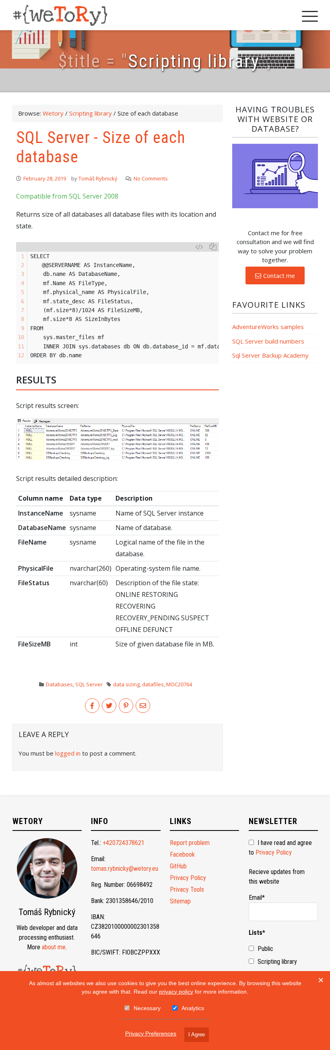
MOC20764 (179, 684)
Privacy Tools (187, 889)
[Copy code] (213, 247)
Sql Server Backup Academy (270, 355)
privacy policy (176, 991)
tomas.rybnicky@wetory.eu (124, 868)
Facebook (182, 854)
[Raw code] (199, 247)
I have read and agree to (280, 847)
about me (54, 947)
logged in (67, 753)
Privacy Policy (188, 878)
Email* (257, 897)
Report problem (190, 843)
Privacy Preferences (150, 1033)
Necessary (147, 1008)
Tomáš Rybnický (98, 178)
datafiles (153, 684)
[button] (275, 275)
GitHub (178, 866)
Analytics (193, 1008)
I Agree (196, 1034)
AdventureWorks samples (268, 327)
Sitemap (180, 901)
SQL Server (89, 684)
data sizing (126, 684)
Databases (59, 684)
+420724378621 (123, 843)
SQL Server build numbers (268, 341)
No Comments (151, 178)
